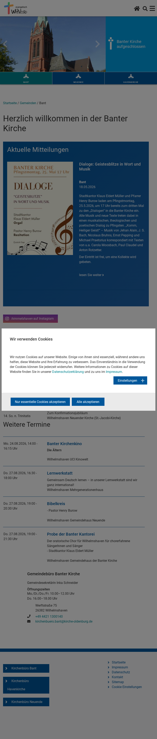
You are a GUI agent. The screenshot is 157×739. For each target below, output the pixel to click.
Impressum (114, 372)
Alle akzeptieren (88, 402)
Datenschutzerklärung (68, 372)
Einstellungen (127, 380)
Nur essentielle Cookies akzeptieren (40, 402)
